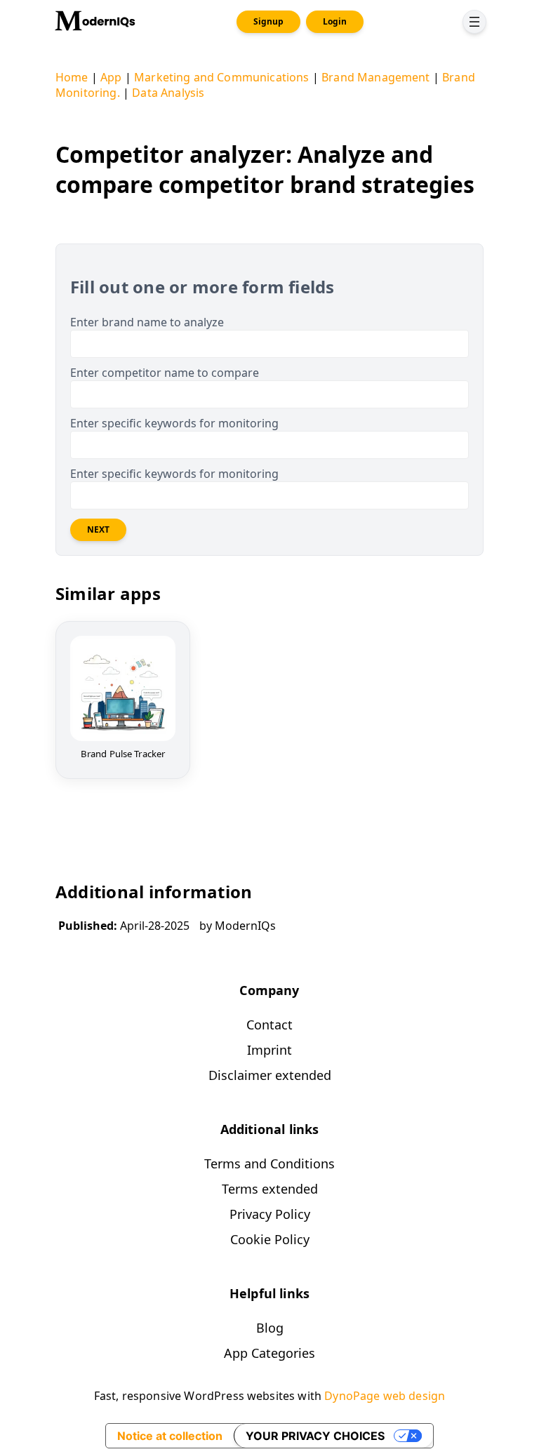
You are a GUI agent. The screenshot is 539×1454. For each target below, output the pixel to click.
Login (335, 21)
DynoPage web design (384, 1395)
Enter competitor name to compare (164, 372)
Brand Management (375, 77)
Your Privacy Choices (315, 1436)
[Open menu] (474, 22)
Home (71, 77)
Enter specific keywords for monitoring (174, 423)
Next (98, 529)
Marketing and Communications (221, 77)
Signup (268, 21)
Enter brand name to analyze (147, 322)
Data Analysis (168, 92)
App (110, 77)
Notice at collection (169, 1436)
